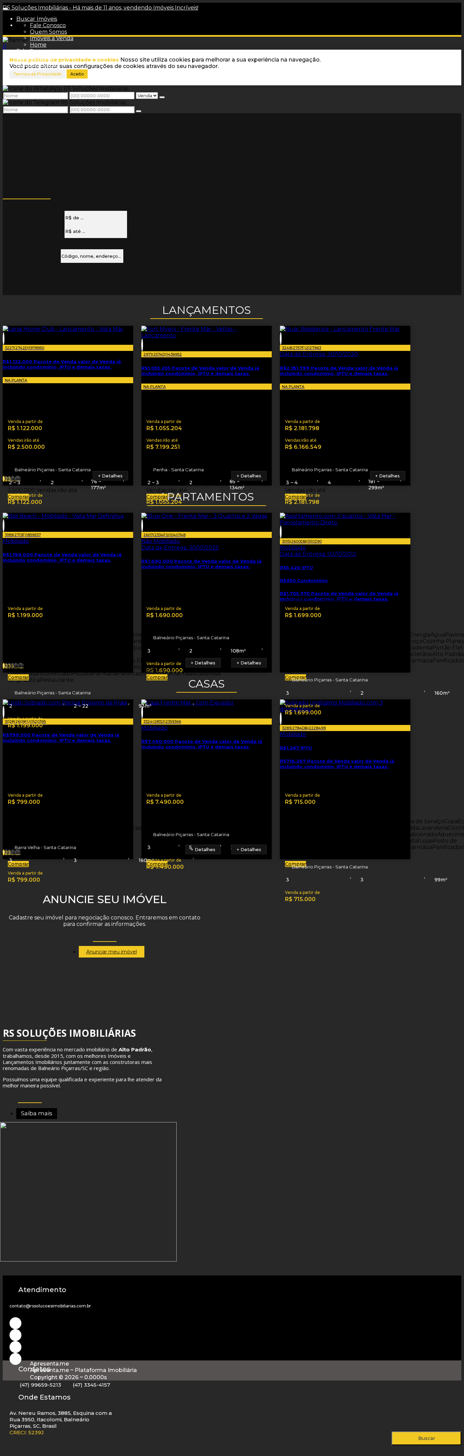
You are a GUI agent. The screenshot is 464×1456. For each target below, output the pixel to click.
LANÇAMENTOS (206, 310)
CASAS (206, 683)
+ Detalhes (110, 475)
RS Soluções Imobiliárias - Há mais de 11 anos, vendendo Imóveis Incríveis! (100, 7)
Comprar (18, 497)
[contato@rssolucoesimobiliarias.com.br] (15, 1359)
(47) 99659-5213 (40, 1385)
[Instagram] (15, 1323)
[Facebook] (15, 1347)
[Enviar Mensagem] (138, 111)
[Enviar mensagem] (162, 97)
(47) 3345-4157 (91, 1385)
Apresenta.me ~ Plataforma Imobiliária (83, 1370)
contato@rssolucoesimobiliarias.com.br (50, 1305)
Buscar (426, 1438)
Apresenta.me (49, 1363)
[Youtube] (15, 1335)
